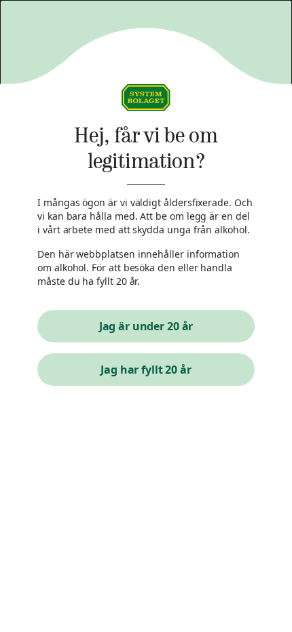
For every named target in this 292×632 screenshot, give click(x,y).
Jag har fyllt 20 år (146, 369)
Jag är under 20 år (146, 326)
